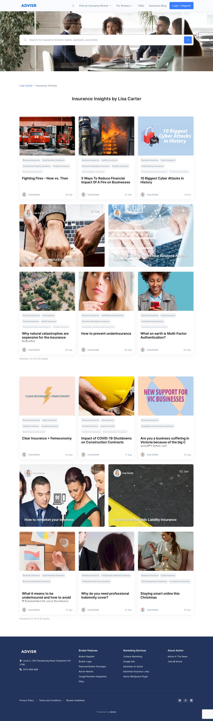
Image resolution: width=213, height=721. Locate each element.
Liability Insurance (109, 160)
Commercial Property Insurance (36, 166)
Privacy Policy (26, 700)
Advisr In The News (177, 656)
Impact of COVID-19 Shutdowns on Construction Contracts (106, 440)
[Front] (28, 6)
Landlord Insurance (49, 426)
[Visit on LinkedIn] (191, 700)
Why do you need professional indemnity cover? (105, 595)
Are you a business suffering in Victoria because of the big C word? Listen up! (164, 442)
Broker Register (86, 656)
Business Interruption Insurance (95, 166)
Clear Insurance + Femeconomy (47, 438)
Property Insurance (61, 166)
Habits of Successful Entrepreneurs (52, 260)
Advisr (113, 712)
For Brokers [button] (123, 5)
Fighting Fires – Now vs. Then (45, 178)
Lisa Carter (26, 85)
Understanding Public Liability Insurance (145, 520)
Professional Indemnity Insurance (116, 575)
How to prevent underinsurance (106, 333)
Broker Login (85, 661)
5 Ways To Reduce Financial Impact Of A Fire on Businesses (105, 180)
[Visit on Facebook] (180, 700)
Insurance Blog (157, 5)
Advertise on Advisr (133, 666)
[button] (73, 5)
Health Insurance (48, 321)
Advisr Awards (86, 671)
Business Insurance (31, 160)
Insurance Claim (108, 426)
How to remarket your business (49, 520)
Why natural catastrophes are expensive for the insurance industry (45, 337)
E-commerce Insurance (179, 581)
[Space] (28, 651)
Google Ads (129, 661)
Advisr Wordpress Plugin (135, 676)
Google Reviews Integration (93, 676)
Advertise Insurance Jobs (136, 671)
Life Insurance (48, 315)
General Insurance (31, 321)
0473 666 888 (30, 669)
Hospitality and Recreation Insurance (157, 426)
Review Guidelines (75, 700)
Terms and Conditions (50, 700)
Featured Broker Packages (92, 666)
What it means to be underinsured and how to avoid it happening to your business (46, 597)
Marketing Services (134, 650)
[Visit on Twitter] (185, 700)
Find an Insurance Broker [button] (93, 5)
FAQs (141, 5)
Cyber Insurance (168, 160)
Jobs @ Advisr (175, 661)
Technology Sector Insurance (154, 581)
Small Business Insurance (53, 160)
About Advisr (176, 650)
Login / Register (181, 5)
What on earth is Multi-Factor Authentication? (163, 335)
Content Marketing (132, 656)
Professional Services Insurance (96, 581)
